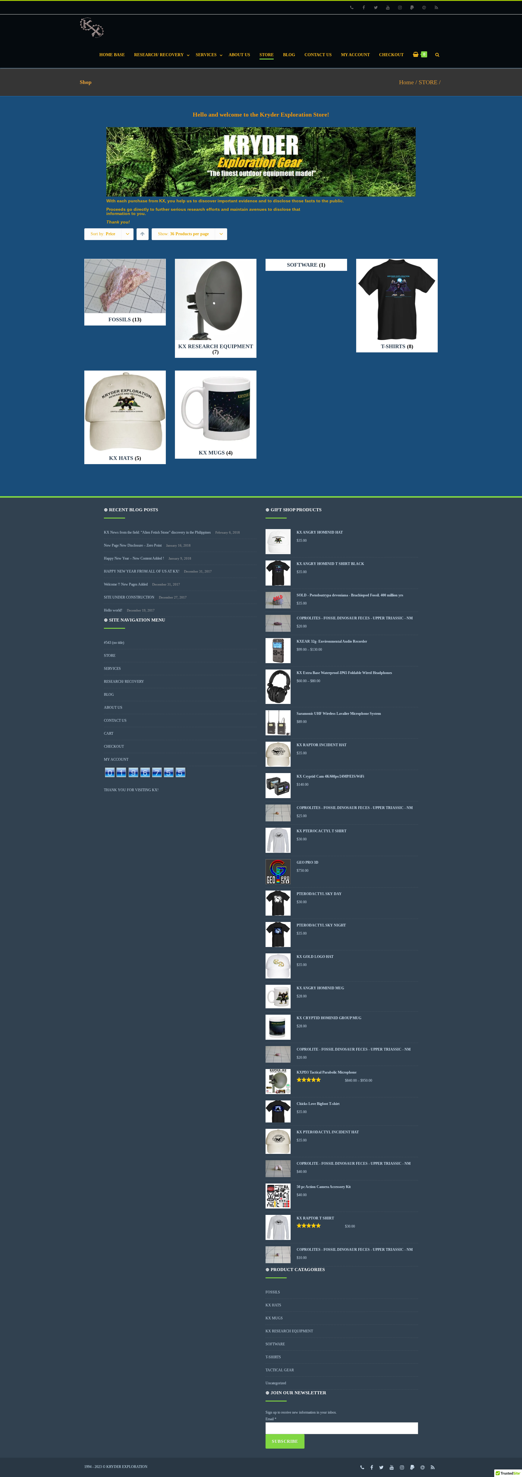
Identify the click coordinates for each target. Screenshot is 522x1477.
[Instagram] (400, 7)
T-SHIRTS (273, 1357)
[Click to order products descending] (142, 233)
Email (271, 1419)
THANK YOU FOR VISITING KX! (131, 790)
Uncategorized (276, 1383)
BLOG (289, 55)
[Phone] (352, 7)
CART (108, 733)
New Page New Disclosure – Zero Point (133, 545)
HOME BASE (112, 55)
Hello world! (113, 610)
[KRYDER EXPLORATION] (93, 27)
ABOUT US (239, 55)
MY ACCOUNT (355, 55)
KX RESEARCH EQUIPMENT (289, 1331)
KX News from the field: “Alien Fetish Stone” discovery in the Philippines (157, 532)
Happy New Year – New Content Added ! (134, 558)
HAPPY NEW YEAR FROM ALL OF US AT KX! (141, 571)
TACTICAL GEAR (280, 1370)
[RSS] (436, 7)
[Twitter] (376, 7)
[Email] (424, 7)
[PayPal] (412, 7)
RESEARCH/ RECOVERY (159, 55)
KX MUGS (274, 1318)
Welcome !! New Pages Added (126, 584)
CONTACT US (318, 55)
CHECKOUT (391, 55)
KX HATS (273, 1305)
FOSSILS (273, 1292)
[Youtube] (388, 7)
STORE (266, 55)
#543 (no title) (114, 643)
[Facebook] (364, 7)
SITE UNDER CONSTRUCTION (129, 597)
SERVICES (206, 55)
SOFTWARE (275, 1344)
